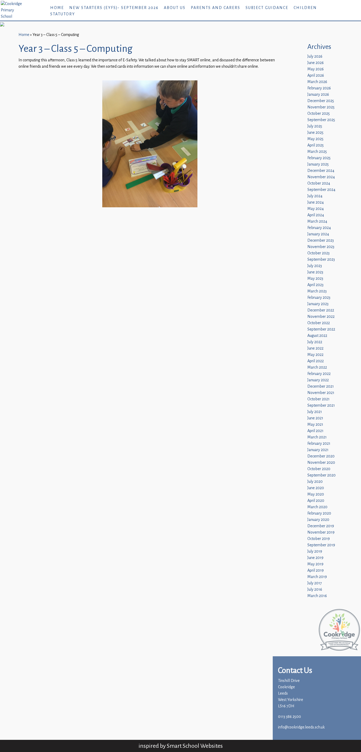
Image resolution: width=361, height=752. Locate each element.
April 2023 (315, 284)
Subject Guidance (267, 7)
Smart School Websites (195, 746)
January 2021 (317, 449)
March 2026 (317, 81)
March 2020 (317, 507)
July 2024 (314, 196)
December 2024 (320, 170)
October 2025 (318, 113)
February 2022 (319, 373)
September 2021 (321, 405)
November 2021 (320, 392)
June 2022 (315, 348)
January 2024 (318, 234)
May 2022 (315, 354)
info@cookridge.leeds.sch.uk (301, 727)
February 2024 (319, 227)
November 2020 (321, 462)
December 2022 (320, 310)
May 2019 (315, 564)
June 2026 (315, 62)
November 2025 (321, 107)
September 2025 (321, 119)
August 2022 (317, 335)
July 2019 (314, 551)
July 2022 (314, 342)
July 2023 (314, 265)
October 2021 (318, 399)
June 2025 (315, 132)
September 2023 (321, 259)
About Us (175, 7)
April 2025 (315, 145)
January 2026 (318, 94)
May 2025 (315, 138)
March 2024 (317, 221)
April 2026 (315, 75)
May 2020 (315, 494)
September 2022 (321, 329)
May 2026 (315, 69)
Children (305, 7)
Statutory (62, 14)
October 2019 (318, 538)
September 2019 (321, 545)
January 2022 (318, 380)
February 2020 (319, 513)
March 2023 (317, 291)
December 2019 (320, 526)
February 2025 (319, 158)
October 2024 (318, 183)
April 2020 (315, 500)
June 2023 (315, 272)
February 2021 (318, 443)
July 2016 (314, 589)
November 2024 (321, 177)
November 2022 (321, 316)
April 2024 (315, 215)
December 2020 (321, 456)
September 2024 (321, 189)
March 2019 (317, 576)
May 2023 (315, 278)
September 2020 (321, 475)
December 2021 (320, 386)
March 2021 (317, 437)
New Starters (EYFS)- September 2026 (114, 7)
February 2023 (318, 297)
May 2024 (315, 208)
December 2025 (320, 100)
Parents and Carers (215, 7)
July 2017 (314, 583)
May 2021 (315, 424)
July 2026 (314, 56)
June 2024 (315, 202)
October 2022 (318, 322)
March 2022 (317, 367)
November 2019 (321, 532)
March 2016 (317, 595)
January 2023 (317, 303)
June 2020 (315, 487)
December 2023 (320, 240)
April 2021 (315, 430)
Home (57, 7)
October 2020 (318, 468)
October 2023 (318, 253)
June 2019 (315, 557)
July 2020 (315, 481)
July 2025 (314, 126)
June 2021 (315, 418)
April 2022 (315, 361)
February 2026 (319, 88)
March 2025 (317, 151)
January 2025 (318, 164)
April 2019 (315, 570)
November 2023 (320, 246)
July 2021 (314, 411)
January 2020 (318, 519)
